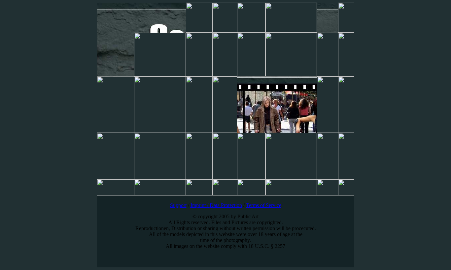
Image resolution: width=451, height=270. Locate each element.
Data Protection (226, 205)
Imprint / (200, 205)
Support (178, 205)
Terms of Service (263, 205)
